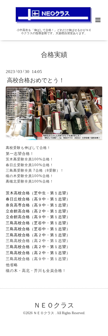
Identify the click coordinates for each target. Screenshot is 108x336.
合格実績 (54, 54)
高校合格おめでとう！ (36, 80)
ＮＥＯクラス (54, 305)
